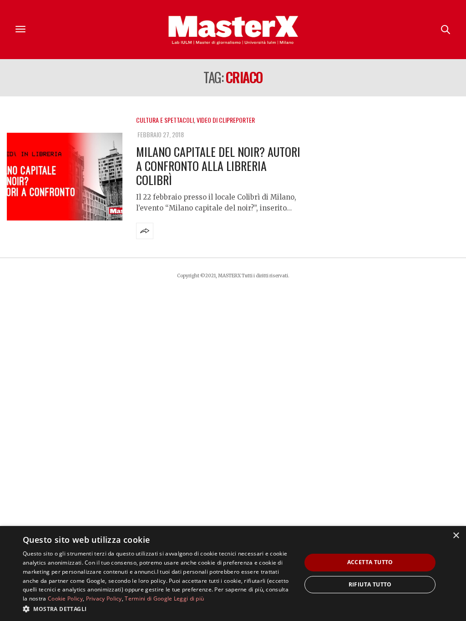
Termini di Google (148, 598)
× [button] (455, 535)
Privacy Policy (104, 598)
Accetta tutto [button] (370, 562)
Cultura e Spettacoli (165, 120)
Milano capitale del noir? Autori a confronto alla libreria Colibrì (218, 166)
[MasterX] (233, 29)
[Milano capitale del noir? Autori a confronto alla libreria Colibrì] (64, 176)
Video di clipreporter (226, 120)
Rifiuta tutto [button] (370, 584)
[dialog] (233, 573)
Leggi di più (189, 598)
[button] (158, 608)
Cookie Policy (65, 598)
